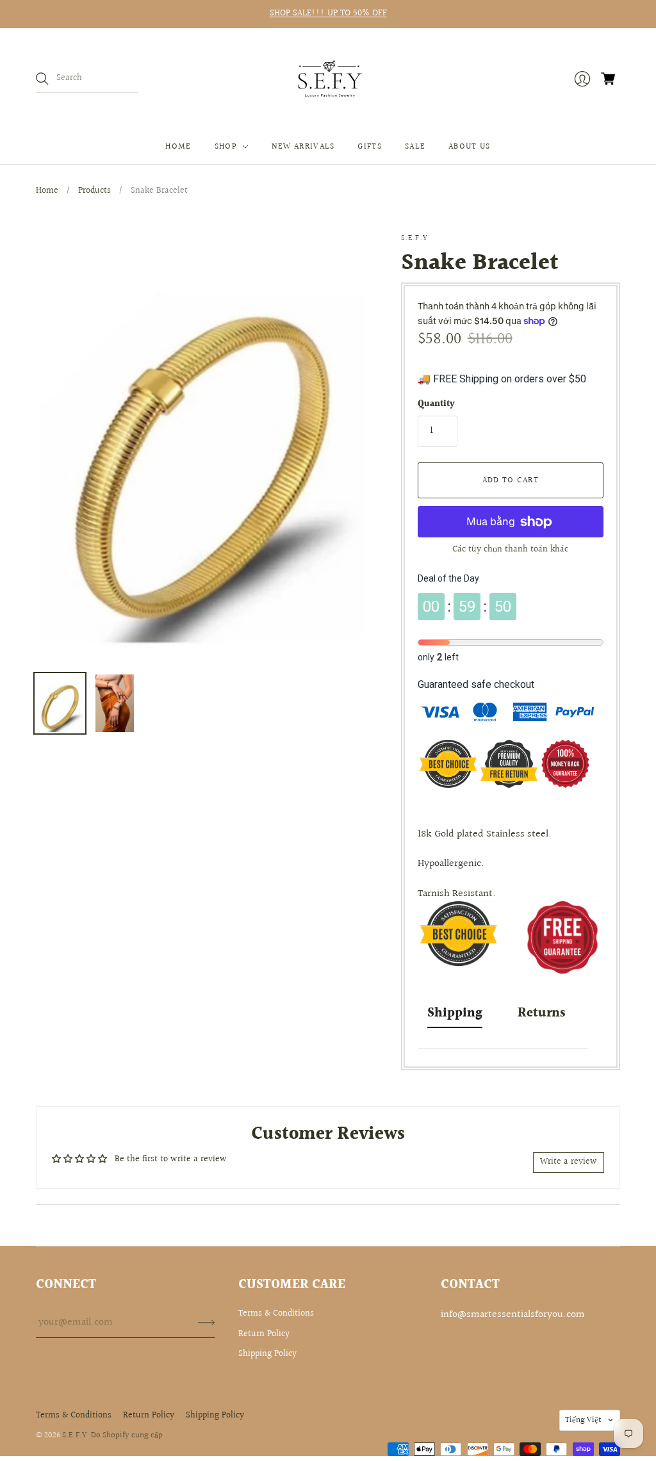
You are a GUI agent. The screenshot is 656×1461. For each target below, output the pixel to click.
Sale (415, 146)
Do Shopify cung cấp (127, 1435)
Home (178, 146)
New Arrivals (303, 146)
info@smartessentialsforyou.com (513, 1315)
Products (94, 191)
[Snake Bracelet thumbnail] (60, 703)
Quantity (436, 404)
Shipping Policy (267, 1354)
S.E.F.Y (414, 239)
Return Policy (264, 1334)
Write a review (568, 1162)
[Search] (42, 78)
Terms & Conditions (276, 1314)
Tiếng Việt (583, 1420)
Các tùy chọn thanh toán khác (510, 550)
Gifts (369, 146)
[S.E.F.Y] (328, 79)
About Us (469, 146)
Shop (226, 146)
